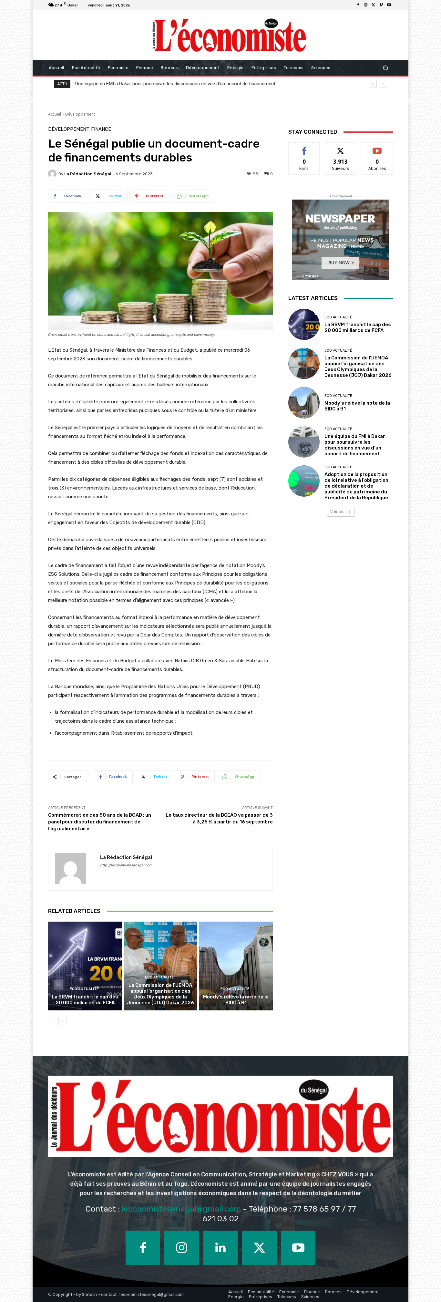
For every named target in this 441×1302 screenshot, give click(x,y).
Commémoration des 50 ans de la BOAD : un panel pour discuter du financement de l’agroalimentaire (99, 822)
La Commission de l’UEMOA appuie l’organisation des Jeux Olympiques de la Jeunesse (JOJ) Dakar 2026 (160, 994)
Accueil (54, 114)
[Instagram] (366, 5)
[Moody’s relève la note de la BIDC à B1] (236, 966)
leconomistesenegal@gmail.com (181, 1209)
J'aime (304, 147)
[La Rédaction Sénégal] (53, 174)
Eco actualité (84, 989)
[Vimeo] (381, 5)
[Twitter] (373, 5)
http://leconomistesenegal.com (126, 865)
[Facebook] (358, 5)
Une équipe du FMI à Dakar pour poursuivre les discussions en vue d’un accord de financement (175, 84)
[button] (385, 68)
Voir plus (338, 511)
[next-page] (62, 1021)
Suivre (340, 147)
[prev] (373, 84)
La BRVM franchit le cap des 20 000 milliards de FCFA (85, 1000)
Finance (101, 129)
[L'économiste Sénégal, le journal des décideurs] (229, 35)
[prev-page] (52, 1021)
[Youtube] (389, 5)
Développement (80, 114)
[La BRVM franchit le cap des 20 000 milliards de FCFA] (85, 966)
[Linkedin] (220, 1248)
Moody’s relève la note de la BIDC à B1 (236, 1000)
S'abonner (377, 147)
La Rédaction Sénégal (87, 174)
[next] (383, 84)
